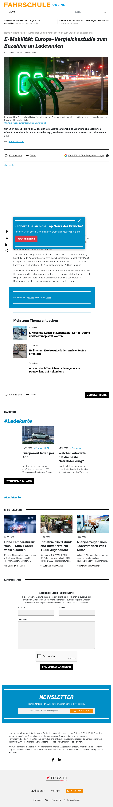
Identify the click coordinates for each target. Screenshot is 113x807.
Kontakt (55, 790)
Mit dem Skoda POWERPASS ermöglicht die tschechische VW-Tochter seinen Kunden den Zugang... (38, 469)
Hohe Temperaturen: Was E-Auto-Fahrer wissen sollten (19, 546)
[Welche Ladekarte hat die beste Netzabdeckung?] (75, 435)
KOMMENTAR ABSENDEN (56, 667)
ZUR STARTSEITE (97, 394)
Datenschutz (56, 800)
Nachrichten (19, 32)
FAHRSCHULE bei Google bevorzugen (86, 155)
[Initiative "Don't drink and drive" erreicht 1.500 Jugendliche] (56, 524)
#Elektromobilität (41, 448)
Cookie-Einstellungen (72, 800)
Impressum (37, 800)
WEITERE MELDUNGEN (19, 481)
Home (7, 32)
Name (61, 608)
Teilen (33, 155)
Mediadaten (37, 790)
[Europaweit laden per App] (38, 435)
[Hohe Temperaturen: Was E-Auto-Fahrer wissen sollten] (20, 524)
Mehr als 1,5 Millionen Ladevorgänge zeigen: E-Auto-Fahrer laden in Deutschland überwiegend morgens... (92, 558)
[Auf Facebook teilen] (7, 231)
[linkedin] (59, 759)
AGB (46, 800)
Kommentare (15, 155)
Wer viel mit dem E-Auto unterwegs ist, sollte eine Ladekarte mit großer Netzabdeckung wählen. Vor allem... (74, 469)
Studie (31, 298)
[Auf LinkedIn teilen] (6, 244)
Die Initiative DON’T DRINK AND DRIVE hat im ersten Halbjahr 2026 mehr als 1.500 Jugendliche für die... (56, 558)
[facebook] (53, 760)
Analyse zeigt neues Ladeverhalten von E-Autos (92, 546)
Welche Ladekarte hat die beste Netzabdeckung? (72, 457)
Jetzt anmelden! (27, 238)
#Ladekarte (18, 421)
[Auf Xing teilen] (6, 250)
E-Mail (21, 608)
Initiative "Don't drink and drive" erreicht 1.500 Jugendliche (56, 546)
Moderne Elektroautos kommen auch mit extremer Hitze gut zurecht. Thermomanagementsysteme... (20, 558)
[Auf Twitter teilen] (6, 238)
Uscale (48, 298)
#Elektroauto (75, 448)
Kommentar (23, 619)
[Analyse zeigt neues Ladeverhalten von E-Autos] (93, 524)
